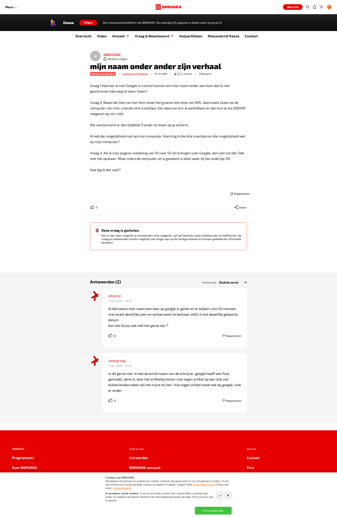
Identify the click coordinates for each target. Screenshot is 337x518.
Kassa (68, 23)
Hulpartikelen (190, 36)
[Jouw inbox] (314, 7)
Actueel (118, 36)
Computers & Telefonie (135, 73)
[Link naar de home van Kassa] (53, 22)
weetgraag (116, 360)
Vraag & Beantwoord (152, 36)
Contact (251, 36)
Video (102, 36)
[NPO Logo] (329, 7)
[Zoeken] (307, 7)
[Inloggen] (321, 7)
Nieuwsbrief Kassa (223, 36)
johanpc (114, 296)
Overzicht (83, 36)
